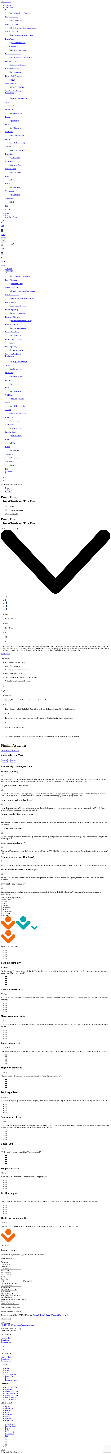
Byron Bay (9, 1420)
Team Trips (9, 7)
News (7, 215)
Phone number (6, 1275)
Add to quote (5, 654)
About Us (8, 213)
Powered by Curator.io (8, 760)
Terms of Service (11, 1374)
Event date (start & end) (9, 1283)
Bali (6, 1436)
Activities (8, 5)
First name (4, 1262)
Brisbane (8, 1410)
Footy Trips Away (11, 1387)
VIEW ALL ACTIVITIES (10, 751)
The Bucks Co (6, 1342)
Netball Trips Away (12, 1395)
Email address (5, 1270)
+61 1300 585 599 (7, 1325)
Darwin (7, 1428)
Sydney (7, 1407)
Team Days (5, 1340)
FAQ (7, 1378)
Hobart (7, 1430)
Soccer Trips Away (11, 1399)
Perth (7, 1412)
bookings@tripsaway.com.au (24, 1325)
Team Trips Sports (11, 1393)
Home (7, 488)
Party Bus (8, 492)
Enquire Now (6, 1319)
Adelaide (8, 1418)
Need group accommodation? (11, 1295)
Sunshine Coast (10, 1426)
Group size (4, 1279)
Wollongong (9, 1432)
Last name (4, 1266)
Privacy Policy (10, 1376)
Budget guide (5, 1287)
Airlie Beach (9, 1424)
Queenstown (9, 1434)
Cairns (7, 1416)
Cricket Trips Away (12, 1391)
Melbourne (9, 1408)
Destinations (9, 93)
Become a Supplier (11, 1380)
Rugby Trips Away (11, 1397)
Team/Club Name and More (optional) (14, 1300)
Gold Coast (9, 1414)
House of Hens (6, 1338)
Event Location (6, 1291)
